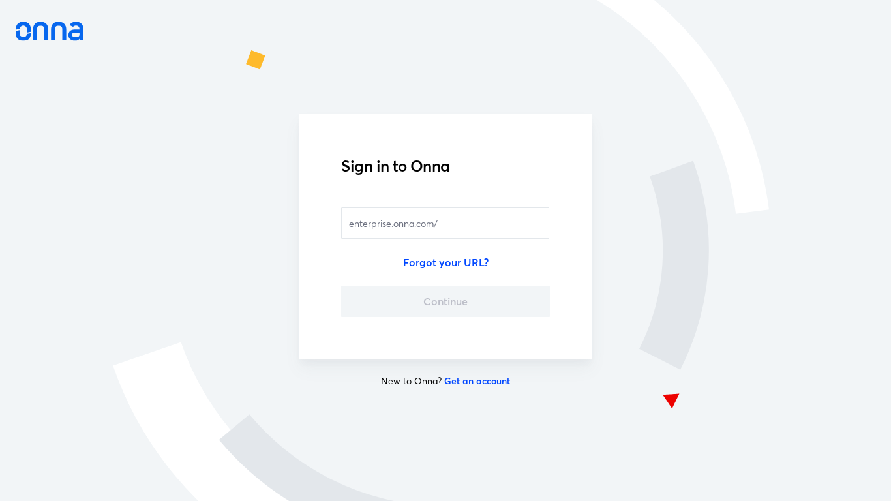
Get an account (477, 380)
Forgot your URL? (446, 262)
